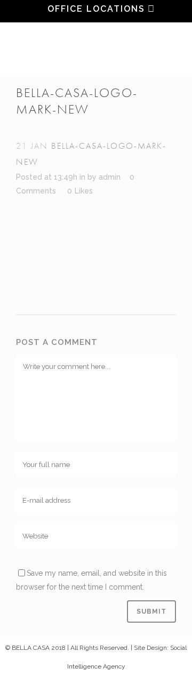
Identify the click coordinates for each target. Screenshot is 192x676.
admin (110, 177)
